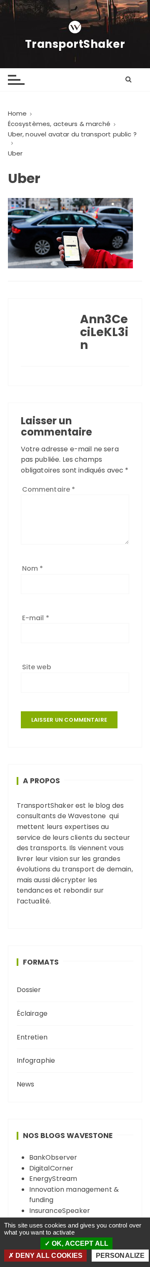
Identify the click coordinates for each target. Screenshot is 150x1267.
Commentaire (48, 489)
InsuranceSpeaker (59, 1210)
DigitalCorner (51, 1168)
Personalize (120, 1255)
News (26, 1084)
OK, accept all (79, 1243)
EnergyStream (53, 1178)
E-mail (35, 618)
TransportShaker (75, 44)
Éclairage (32, 1013)
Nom (32, 568)
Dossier (29, 990)
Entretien (32, 1037)
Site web (36, 667)
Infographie (36, 1060)
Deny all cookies (48, 1255)
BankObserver (53, 1157)
